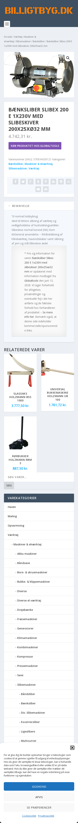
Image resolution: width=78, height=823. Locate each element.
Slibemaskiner (23, 41)
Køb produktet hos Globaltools (35, 146)
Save (20, 675)
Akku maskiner (27, 553)
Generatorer (25, 628)
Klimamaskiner (27, 638)
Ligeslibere (28, 731)
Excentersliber (30, 722)
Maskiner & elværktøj (39, 164)
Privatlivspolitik (46, 815)
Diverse (22, 591)
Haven (12, 507)
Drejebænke (25, 610)
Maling (12, 516)
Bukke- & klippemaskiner (33, 581)
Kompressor (25, 656)
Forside (8, 36)
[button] (72, 748)
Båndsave (23, 563)
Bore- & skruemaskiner (32, 572)
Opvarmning (16, 525)
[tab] (39, 206)
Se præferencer (39, 807)
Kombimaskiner (27, 647)
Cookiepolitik (29, 815)
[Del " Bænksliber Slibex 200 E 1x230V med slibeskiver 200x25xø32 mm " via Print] (46, 189)
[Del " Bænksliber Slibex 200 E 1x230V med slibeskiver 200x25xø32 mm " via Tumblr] (38, 181)
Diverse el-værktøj (29, 600)
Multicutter (28, 741)
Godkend (39, 786)
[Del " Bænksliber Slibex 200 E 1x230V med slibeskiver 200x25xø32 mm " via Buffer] (61, 181)
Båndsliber (28, 694)
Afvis (39, 797)
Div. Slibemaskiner (33, 712)
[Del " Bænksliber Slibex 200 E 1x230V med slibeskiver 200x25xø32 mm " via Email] (38, 189)
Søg (9, 485)
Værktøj (18, 36)
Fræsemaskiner (27, 619)
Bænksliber (39, 41)
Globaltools (31, 280)
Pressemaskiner (27, 666)
